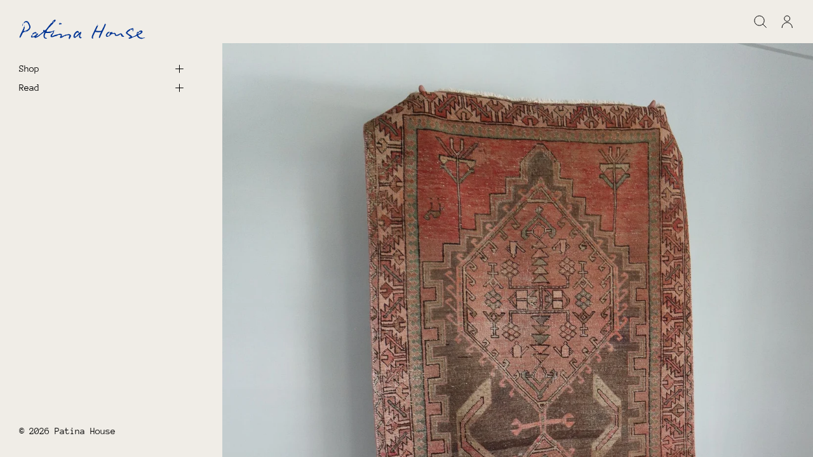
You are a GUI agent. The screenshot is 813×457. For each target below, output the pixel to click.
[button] (760, 22)
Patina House (85, 431)
